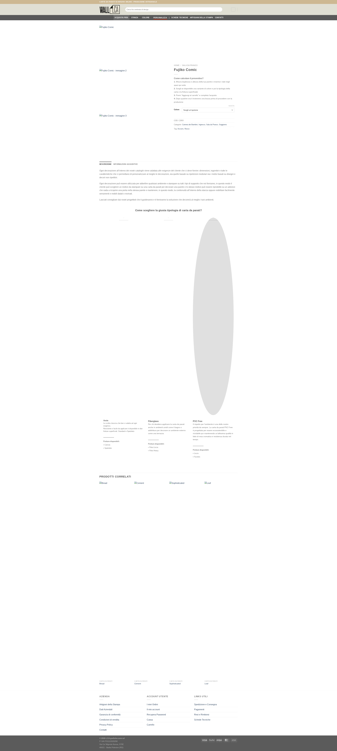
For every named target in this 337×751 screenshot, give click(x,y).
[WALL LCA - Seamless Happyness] (110, 9)
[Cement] (150, 580)
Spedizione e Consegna (205, 704)
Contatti (219, 18)
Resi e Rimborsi (201, 714)
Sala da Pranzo (190, 65)
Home (176, 65)
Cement (137, 684)
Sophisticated (175, 684)
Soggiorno (223, 125)
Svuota (231, 106)
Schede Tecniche (179, 18)
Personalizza (160, 18)
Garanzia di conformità (109, 714)
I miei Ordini (152, 704)
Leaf (206, 684)
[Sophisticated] (185, 580)
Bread (101, 684)
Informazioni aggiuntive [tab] (125, 164)
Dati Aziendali (105, 709)
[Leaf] (221, 580)
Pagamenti (199, 709)
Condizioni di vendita (109, 720)
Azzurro (181, 129)
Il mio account (153, 709)
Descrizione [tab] (105, 164)
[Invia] (220, 9)
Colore (146, 18)
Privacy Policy (106, 725)
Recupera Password (156, 714)
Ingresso (202, 125)
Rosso (187, 129)
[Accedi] (233, 9)
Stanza (134, 18)
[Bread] (115, 580)
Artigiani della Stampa (201, 18)
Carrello (150, 725)
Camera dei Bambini (190, 125)
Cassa (150, 720)
